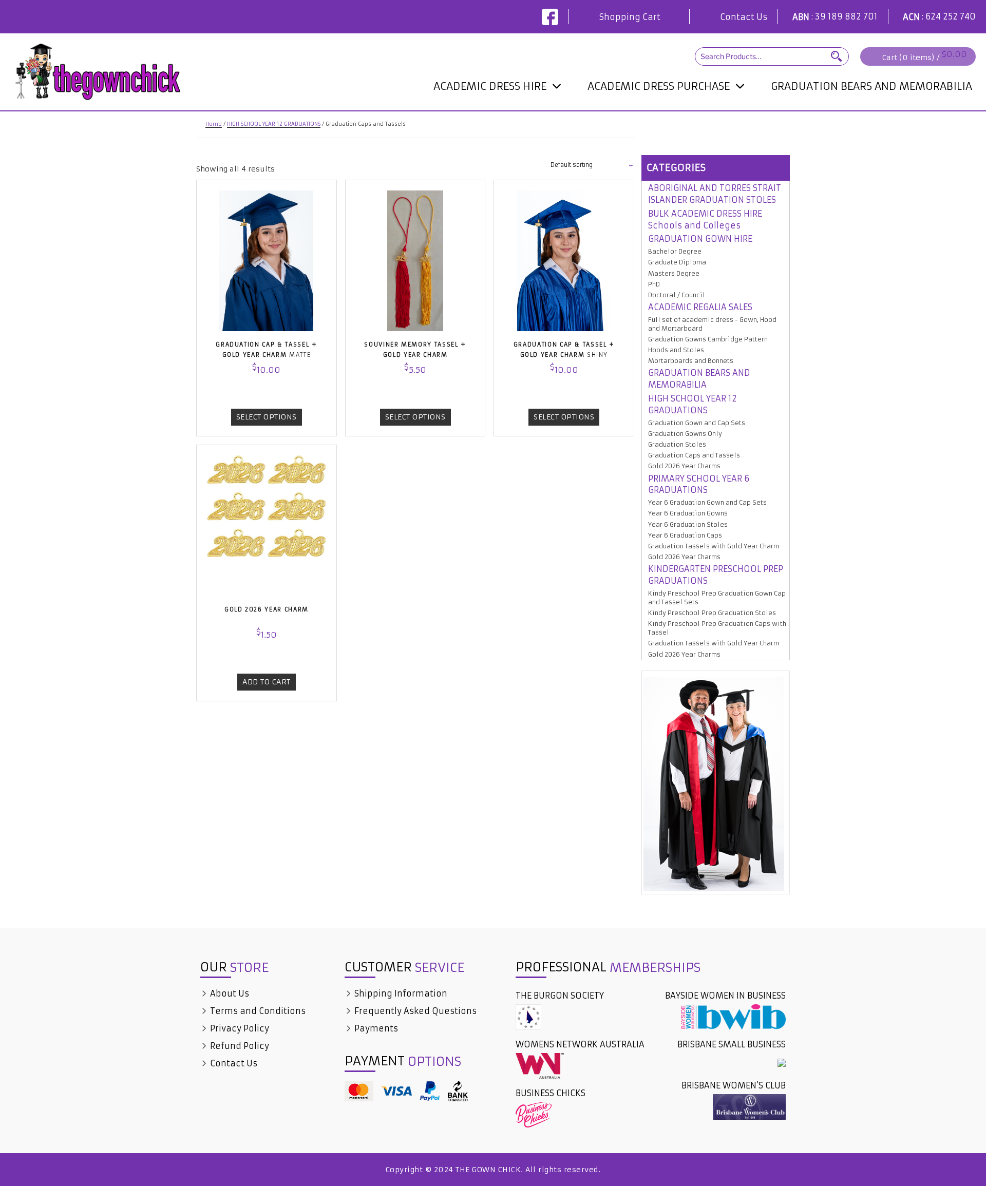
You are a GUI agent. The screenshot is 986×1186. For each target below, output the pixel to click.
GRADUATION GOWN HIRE (700, 239)
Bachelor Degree (674, 251)
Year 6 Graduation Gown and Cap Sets (707, 502)
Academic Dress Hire (489, 86)
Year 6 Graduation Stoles (688, 524)
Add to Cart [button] (266, 681)
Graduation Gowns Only (685, 433)
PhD (654, 284)
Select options (266, 417)
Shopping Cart (629, 17)
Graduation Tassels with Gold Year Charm (713, 546)
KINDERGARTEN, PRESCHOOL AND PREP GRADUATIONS (665, 113)
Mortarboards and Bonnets (690, 361)
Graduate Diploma (677, 262)
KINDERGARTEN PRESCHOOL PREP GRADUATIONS (715, 575)
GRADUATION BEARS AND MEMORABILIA (871, 86)
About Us (228, 993)
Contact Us (743, 17)
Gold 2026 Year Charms (684, 466)
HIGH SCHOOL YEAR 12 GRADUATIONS (273, 124)
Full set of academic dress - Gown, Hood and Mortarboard (712, 324)
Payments (375, 1028)
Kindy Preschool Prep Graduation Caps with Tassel (717, 628)
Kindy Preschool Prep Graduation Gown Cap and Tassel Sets (717, 597)
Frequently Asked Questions (414, 1011)
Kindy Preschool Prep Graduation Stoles (712, 613)
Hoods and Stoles (676, 350)
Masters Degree (673, 273)
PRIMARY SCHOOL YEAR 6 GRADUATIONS (698, 484)
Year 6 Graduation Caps (685, 535)
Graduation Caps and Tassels (694, 455)
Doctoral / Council (474, 107)
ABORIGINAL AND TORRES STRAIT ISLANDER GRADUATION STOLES (714, 194)
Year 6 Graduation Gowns (688, 513)
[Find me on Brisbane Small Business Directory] (782, 1062)
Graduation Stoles (677, 444)
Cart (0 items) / (924, 56)
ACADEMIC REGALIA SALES (700, 307)
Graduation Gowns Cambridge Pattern (708, 339)
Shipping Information (399, 993)
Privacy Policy (238, 1028)
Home (213, 124)
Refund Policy (238, 1046)
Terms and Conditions (257, 1011)
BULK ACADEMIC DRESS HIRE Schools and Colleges (705, 219)
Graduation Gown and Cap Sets (696, 423)
